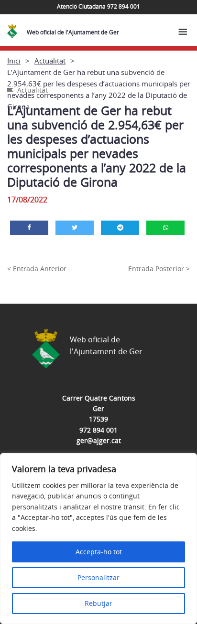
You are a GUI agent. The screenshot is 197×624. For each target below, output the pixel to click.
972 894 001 (98, 429)
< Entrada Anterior (36, 268)
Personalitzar (98, 577)
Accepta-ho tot (99, 551)
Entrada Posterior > (159, 268)
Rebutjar (98, 603)
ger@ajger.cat (99, 440)
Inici (14, 60)
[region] (98, 538)
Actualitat (50, 60)
